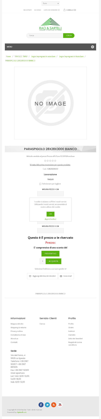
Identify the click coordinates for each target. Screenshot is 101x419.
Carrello (71, 335)
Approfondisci (50, 219)
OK (50, 214)
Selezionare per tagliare (51, 184)
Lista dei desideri (75, 338)
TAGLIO (50, 179)
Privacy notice (17, 331)
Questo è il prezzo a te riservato (50, 237)
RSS (53, 404)
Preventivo (50, 254)
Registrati (28, 10)
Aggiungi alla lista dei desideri (44, 276)
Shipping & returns (18, 327)
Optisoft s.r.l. (22, 412)
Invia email (68, 276)
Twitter (47, 404)
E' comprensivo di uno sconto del (50, 247)
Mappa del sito (17, 324)
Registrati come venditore (75, 343)
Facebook (41, 404)
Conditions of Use (18, 335)
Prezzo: (50, 242)
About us (14, 338)
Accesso (37, 10)
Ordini (71, 327)
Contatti (14, 342)
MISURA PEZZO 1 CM (50, 189)
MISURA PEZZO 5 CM (50, 226)
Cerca (69, 36)
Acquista (53, 261)
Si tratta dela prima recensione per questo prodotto (50, 165)
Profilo (71, 324)
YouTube (59, 404)
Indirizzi (71, 331)
